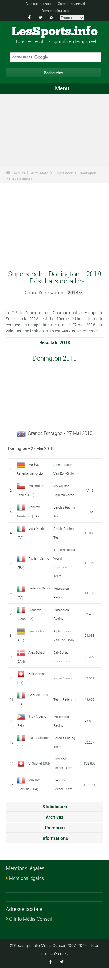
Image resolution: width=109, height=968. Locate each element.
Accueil (19, 172)
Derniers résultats (55, 10)
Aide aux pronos (38, 3)
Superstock (64, 172)
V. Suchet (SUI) (39, 763)
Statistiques (54, 806)
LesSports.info (55, 32)
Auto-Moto (39, 172)
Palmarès (55, 827)
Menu (61, 88)
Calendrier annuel (71, 3)
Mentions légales (26, 878)
